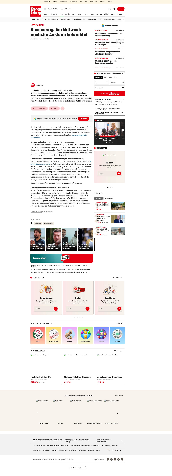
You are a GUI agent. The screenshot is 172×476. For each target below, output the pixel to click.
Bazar (109, 1)
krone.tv (121, 14)
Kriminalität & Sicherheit (51, 19)
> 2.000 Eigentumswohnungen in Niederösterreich (109, 102)
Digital (106, 14)
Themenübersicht (85, 269)
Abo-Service (36, 450)
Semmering (38, 223)
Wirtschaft (40, 19)
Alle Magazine (119, 395)
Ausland (99, 14)
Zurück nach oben (78, 468)
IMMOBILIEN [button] (98, 77)
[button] (116, 14)
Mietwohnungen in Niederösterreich (109, 104)
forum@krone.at (79, 272)
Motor (113, 14)
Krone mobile (83, 1)
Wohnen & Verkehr (66, 19)
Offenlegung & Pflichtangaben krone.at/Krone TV (47, 441)
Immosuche (93, 1)
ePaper (55, 1)
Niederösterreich (36, 39)
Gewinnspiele (73, 1)
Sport (85, 14)
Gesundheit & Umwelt (109, 19)
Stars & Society (76, 14)
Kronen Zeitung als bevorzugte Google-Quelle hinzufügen (62, 119)
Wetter (119, 19)
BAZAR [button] (115, 77)
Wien (61, 14)
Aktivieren (83, 118)
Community (63, 1)
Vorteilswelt (47, 1)
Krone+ (46, 14)
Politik (67, 14)
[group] (37, 239)
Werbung (107, 445)
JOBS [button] (105, 77)
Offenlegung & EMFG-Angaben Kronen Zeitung (77, 441)
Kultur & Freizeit (91, 19)
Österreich (54, 14)
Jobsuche (102, 1)
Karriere (115, 445)
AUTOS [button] (110, 77)
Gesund (91, 14)
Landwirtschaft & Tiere (79, 19)
